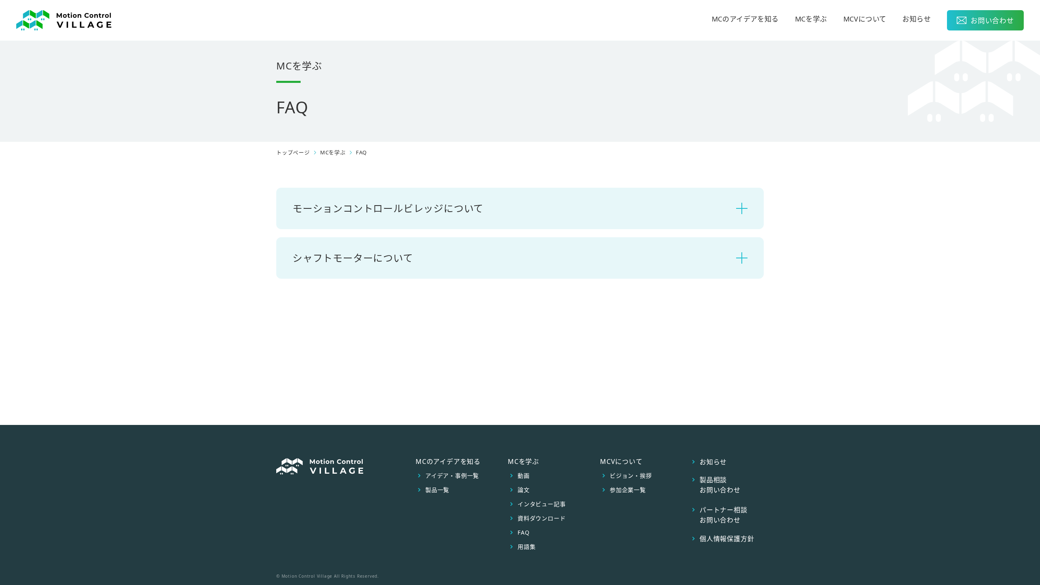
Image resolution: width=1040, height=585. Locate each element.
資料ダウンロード (542, 518)
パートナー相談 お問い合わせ (724, 514)
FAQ (523, 532)
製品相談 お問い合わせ (720, 484)
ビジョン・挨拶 (631, 476)
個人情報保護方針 (727, 538)
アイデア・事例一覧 (452, 476)
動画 (524, 476)
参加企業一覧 (628, 490)
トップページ (293, 152)
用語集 (526, 547)
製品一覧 (437, 490)
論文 (524, 490)
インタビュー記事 (542, 504)
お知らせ (916, 19)
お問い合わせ (992, 20)
